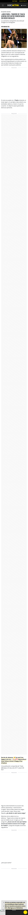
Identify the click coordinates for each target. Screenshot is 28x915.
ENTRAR (14, 1)
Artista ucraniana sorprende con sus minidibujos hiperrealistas (15, 903)
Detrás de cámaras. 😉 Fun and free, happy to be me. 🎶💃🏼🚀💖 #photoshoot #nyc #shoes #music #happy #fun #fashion (13, 760)
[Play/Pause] (25, 912)
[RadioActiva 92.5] (13, 5)
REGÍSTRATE (23, 1)
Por (5, 26)
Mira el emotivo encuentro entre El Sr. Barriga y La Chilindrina (15, 907)
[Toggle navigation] (3, 5)
